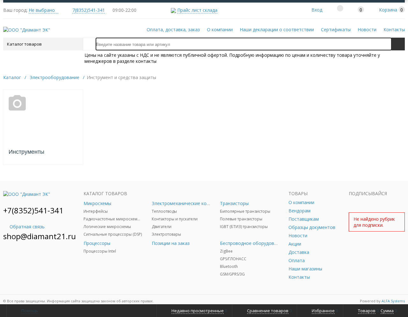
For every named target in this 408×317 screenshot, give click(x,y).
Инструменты (26, 152)
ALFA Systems (393, 301)
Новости (367, 29)
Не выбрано (42, 10)
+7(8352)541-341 (33, 210)
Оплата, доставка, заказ (173, 29)
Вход (316, 10)
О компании (220, 29)
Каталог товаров (24, 44)
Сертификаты (336, 29)
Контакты (394, 29)
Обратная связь (27, 227)
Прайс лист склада (197, 10)
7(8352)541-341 (88, 10)
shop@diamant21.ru (39, 236)
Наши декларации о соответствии (277, 29)
